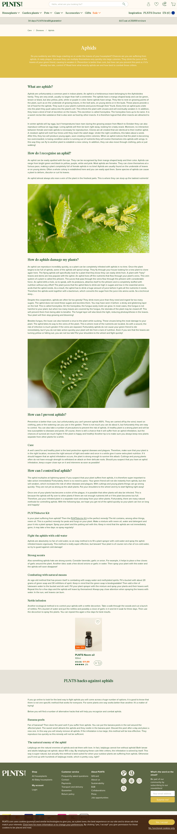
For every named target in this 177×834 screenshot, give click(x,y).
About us (95, 779)
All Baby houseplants (42, 779)
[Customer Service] (164, 4)
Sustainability (97, 783)
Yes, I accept (162, 822)
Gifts (88, 12)
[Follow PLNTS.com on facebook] (124, 781)
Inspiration (135, 12)
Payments (66, 783)
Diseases (40, 30)
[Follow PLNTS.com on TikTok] (124, 788)
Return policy (68, 793)
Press (93, 793)
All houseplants (39, 776)
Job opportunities (99, 797)
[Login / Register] (148, 4)
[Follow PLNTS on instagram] (124, 773)
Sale (95, 12)
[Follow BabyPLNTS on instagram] (131, 773)
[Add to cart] (98, 663)
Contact (65, 779)
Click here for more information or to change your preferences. (53, 824)
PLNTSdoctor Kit (79, 518)
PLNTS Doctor (152, 12)
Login (34, 789)
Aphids (51, 30)
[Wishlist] (156, 4)
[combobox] (88, 4)
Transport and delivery (72, 786)
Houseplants (9, 12)
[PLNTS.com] (12, 4)
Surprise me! (163, 799)
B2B (93, 786)
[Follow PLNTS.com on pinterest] (131, 781)
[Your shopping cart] (173, 4)
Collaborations (98, 790)
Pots (46, 12)
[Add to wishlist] (98, 622)
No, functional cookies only (162, 828)
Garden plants (30, 12)
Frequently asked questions (75, 776)
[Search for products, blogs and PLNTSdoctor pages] (124, 4)
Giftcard (95, 776)
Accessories (72, 12)
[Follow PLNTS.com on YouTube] (139, 781)
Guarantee (67, 790)
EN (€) (166, 12)
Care (57, 12)
